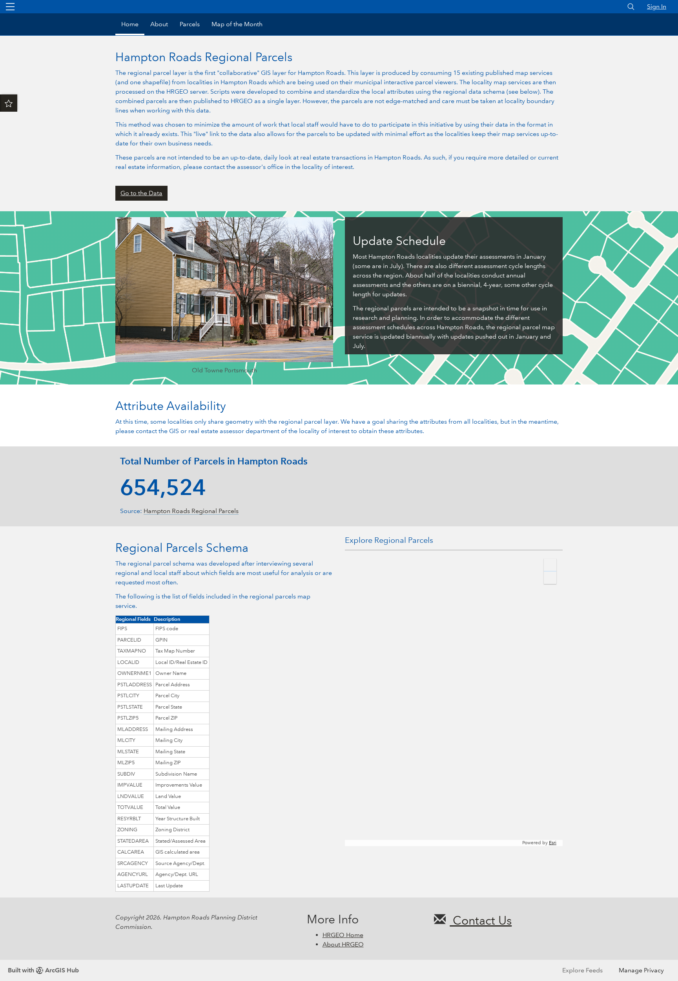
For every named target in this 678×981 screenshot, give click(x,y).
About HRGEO (343, 944)
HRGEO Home (343, 935)
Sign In (656, 6)
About (159, 24)
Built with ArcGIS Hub (43, 970)
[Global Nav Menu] (10, 6)
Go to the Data (141, 193)
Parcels (190, 24)
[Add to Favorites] (8, 103)
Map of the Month (236, 24)
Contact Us (481, 920)
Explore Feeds (582, 970)
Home (130, 24)
